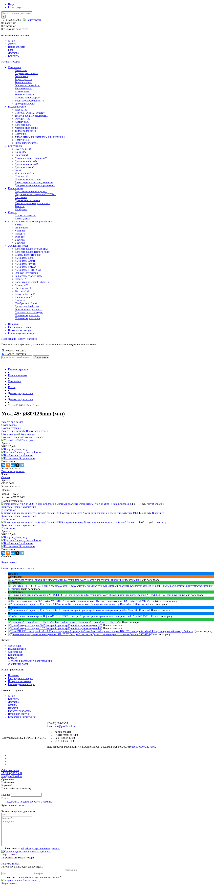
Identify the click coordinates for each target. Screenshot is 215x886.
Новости (13, 707)
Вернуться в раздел (12, 431)
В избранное (25, 455)
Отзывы (12, 704)
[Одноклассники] (8, 465)
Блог (10, 49)
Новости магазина (15, 350)
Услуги (12, 43)
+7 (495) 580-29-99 (11, 773)
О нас (11, 40)
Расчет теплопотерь (19, 710)
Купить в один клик (39, 851)
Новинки (13, 324)
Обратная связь (10, 770)
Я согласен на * (33, 848)
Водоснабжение (17, 648)
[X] (17, 465)
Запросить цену (31, 880)
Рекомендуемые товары (21, 333)
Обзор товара (9, 434)
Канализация (15, 654)
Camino (5, 477)
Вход (11, 4)
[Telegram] (22, 465)
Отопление (14, 645)
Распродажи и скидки (20, 327)
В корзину (22, 449)
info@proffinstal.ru (64, 726)
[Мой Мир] (13, 465)
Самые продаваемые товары (17, 568)
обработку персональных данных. (40, 848)
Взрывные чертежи (19, 713)
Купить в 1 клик (32, 452)
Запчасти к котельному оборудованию (30, 660)
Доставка (13, 52)
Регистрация (15, 7)
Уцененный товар (18, 663)
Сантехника (15, 651)
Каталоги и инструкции (22, 716)
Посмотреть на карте (144, 746)
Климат (12, 657)
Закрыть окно (9, 562)
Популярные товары (19, 330)
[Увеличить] (17, 440)
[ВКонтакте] (3, 465)
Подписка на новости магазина (19, 338)
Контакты (13, 55)
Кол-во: (6, 794)
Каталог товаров (10, 61)
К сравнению (27, 458)
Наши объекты (16, 46)
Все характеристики (13, 471)
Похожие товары (11, 437)
